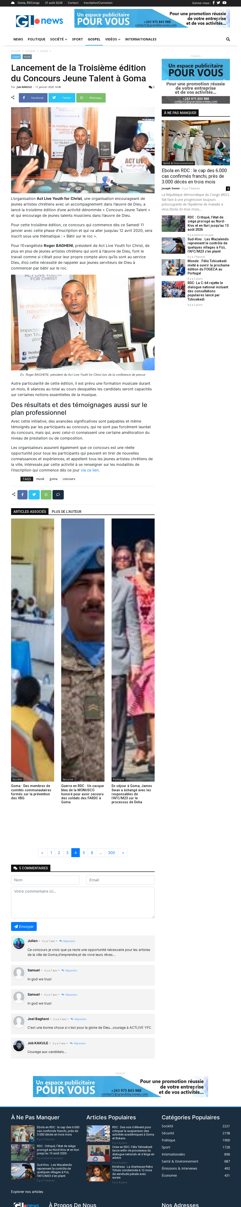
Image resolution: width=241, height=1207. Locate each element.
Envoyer (26, 926)
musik (44, 51)
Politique (36, 39)
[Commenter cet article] (58, 494)
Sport (77, 39)
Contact (73, 2)
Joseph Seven (171, 188)
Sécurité (68, 779)
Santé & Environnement (178, 163)
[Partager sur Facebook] (22, 494)
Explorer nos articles (27, 1192)
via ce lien (90, 470)
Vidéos (111, 39)
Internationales (141, 39)
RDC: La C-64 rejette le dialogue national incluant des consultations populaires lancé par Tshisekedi (208, 291)
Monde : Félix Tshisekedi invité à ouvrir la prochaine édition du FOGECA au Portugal (208, 267)
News (18, 39)
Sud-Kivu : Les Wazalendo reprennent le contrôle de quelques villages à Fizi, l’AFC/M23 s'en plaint (208, 245)
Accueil (15, 51)
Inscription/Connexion (98, 2)
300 (111, 852)
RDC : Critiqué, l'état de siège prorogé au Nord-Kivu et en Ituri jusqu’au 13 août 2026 (208, 223)
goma (53, 479)
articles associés (29, 512)
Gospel (94, 39)
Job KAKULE (24, 87)
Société (57, 39)
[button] (86, 18)
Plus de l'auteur (66, 512)
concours (69, 479)
